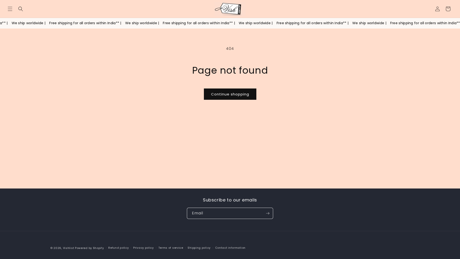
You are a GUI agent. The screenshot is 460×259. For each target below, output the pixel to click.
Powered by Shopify (89, 248)
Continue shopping (230, 94)
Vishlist (68, 248)
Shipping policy (199, 248)
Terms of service (170, 248)
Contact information (230, 248)
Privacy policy (143, 248)
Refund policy (118, 248)
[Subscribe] (267, 213)
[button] (10, 9)
